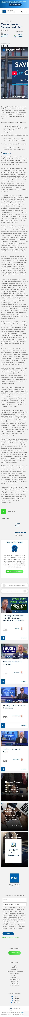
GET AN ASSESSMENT (16, 571)
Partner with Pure (14, 977)
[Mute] (23, 97)
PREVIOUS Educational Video (16, 585)
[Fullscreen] (26, 97)
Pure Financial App (14, 979)
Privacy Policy (14, 983)
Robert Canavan (16, 759)
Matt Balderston (16, 715)
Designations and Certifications (14, 971)
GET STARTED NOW (15, 4)
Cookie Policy (14, 981)
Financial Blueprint (14, 973)
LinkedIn (16, 1000)
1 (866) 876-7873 (14, 952)
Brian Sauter (20, 533)
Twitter (17, 999)
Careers (14, 968)
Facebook (17, 1002)
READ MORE (24, 638)
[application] (14, 73)
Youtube (17, 997)
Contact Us (14, 970)
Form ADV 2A (14, 975)
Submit (8, 934)
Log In (14, 966)
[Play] (3, 97)
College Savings (6, 21)
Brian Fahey (17, 628)
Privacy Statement (14, 985)
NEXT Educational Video (12, 591)
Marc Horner (16, 672)
